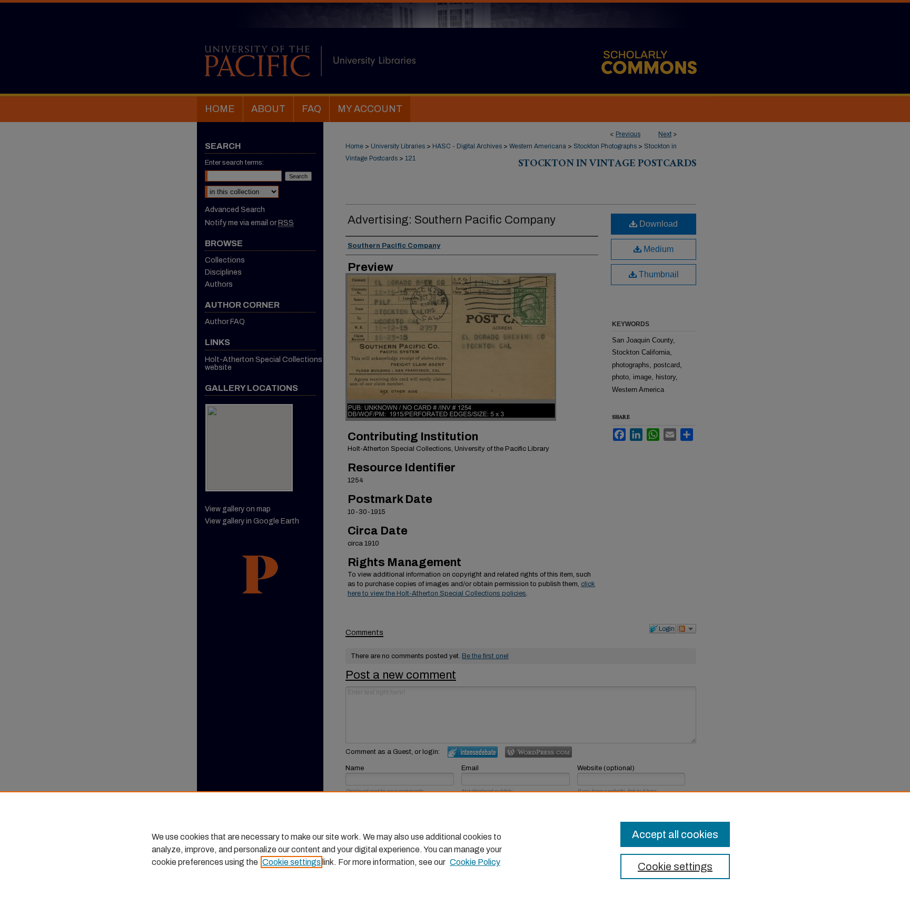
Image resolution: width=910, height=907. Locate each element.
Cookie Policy (475, 862)
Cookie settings (291, 862)
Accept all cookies (675, 834)
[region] (455, 849)
